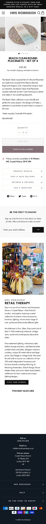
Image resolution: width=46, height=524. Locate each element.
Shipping (20, 70)
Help (22, 492)
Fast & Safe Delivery (23, 176)
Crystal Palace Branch (23, 455)
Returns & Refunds (23, 182)
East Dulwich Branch (23, 469)
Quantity (23, 128)
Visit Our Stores (16, 382)
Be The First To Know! (22, 501)
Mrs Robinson (22, 484)
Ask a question (23, 188)
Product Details (23, 171)
